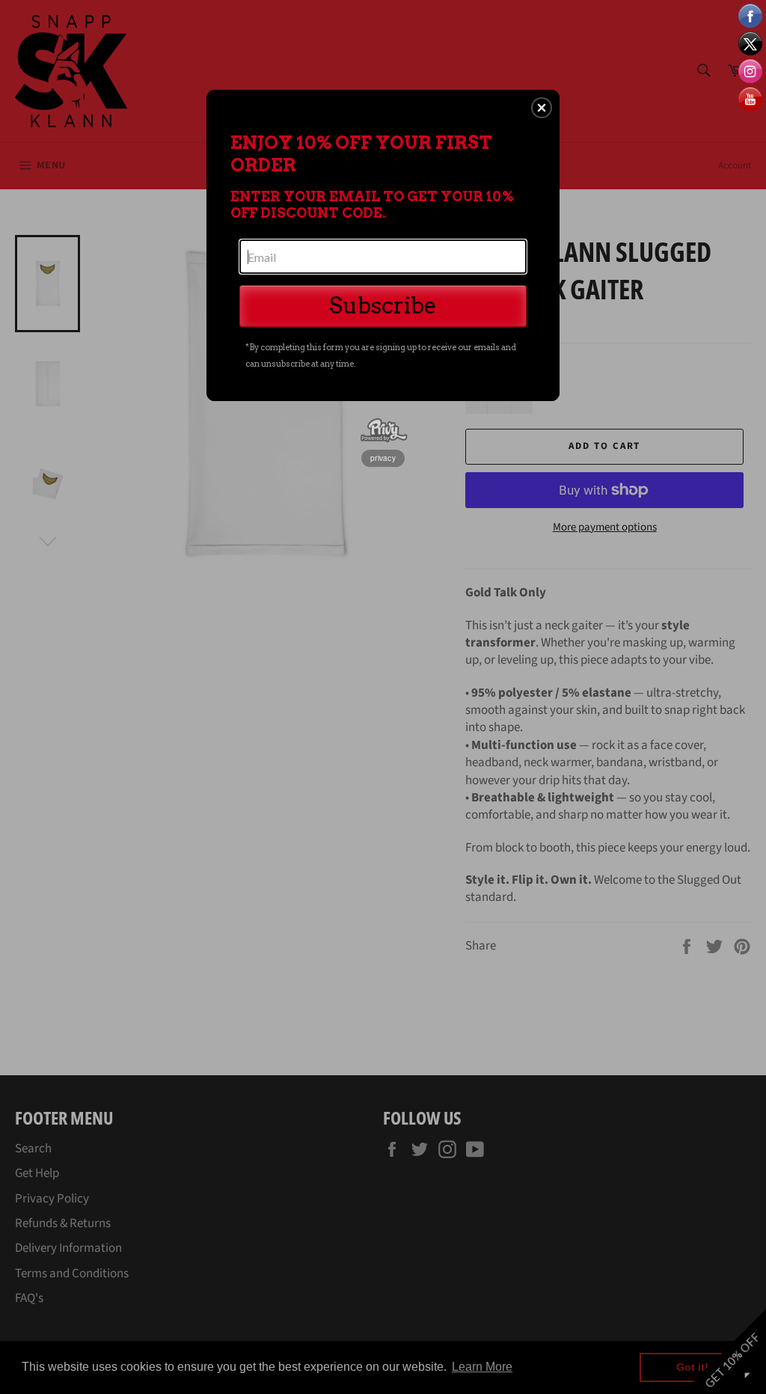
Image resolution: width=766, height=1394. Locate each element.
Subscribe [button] (383, 305)
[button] (542, 108)
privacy (383, 458)
